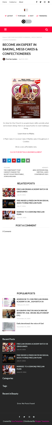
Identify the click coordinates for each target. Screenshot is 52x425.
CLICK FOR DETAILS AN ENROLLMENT (26, 152)
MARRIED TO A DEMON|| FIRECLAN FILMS (30, 213)
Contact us (13, 2)
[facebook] (37, 2)
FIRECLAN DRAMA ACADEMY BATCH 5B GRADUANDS (32, 190)
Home (5, 2)
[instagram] (44, 2)
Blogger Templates (42, 421)
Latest (10, 16)
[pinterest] (48, 2)
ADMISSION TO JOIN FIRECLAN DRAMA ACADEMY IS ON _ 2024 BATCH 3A (32, 300)
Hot (32, 16)
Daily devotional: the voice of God (30, 323)
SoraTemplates (17, 421)
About (21, 2)
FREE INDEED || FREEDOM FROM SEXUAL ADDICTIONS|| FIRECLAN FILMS (33, 202)
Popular (21, 16)
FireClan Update (11, 59)
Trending (43, 16)
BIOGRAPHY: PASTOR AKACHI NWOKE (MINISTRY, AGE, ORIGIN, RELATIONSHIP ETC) (33, 313)
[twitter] (40, 2)
